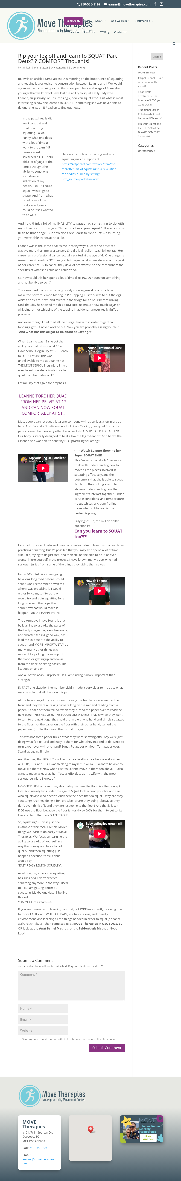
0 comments (78, 67)
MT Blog (105, 32)
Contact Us (120, 32)
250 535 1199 (38, 1148)
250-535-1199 (90, 4)
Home (86, 21)
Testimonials (142, 21)
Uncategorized (59, 67)
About (99, 21)
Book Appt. (73, 20)
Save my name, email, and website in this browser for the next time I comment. (69, 1039)
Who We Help (119, 21)
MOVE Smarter (146, 72)
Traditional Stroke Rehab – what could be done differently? (150, 114)
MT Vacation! (72, 32)
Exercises (89, 32)
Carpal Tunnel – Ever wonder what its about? (150, 82)
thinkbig (26, 67)
